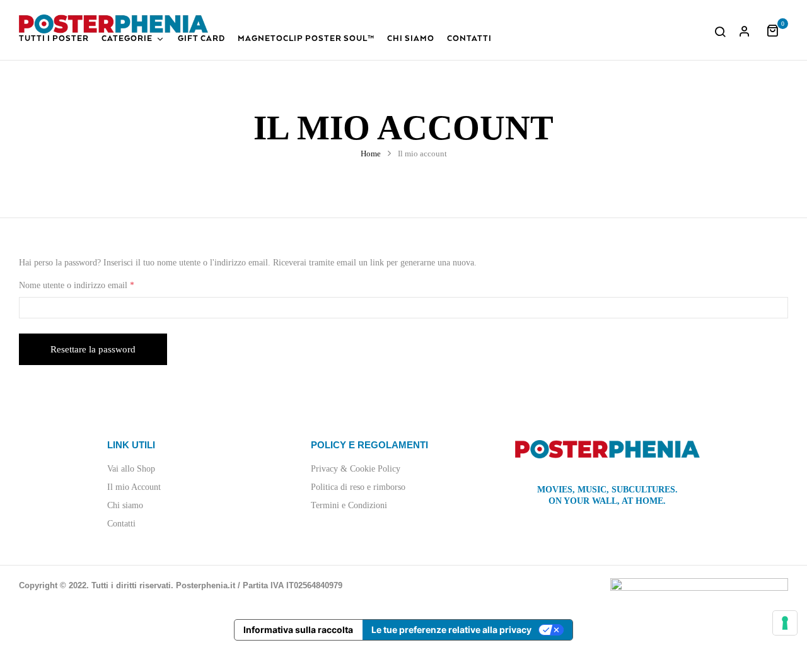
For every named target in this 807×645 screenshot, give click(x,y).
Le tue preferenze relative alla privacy (451, 629)
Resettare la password (93, 349)
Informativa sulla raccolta (298, 629)
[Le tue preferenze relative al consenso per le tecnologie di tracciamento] (785, 623)
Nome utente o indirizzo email (92, 284)
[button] (777, 29)
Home (371, 153)
